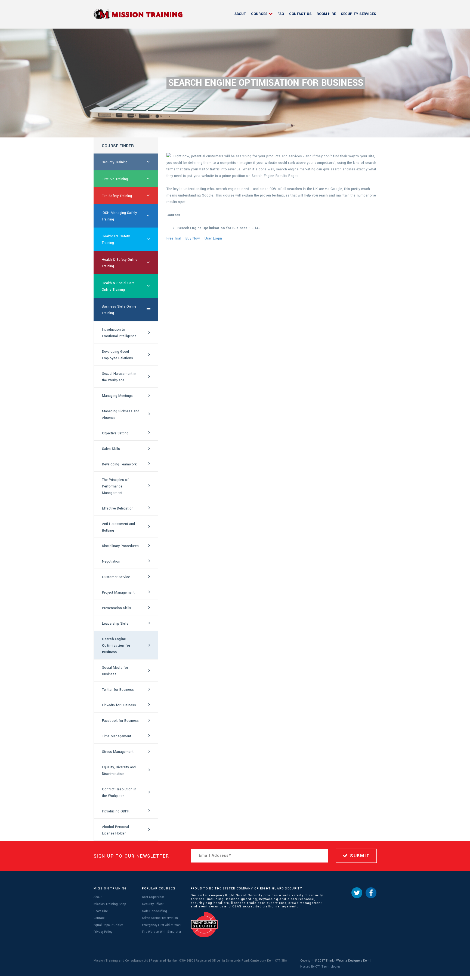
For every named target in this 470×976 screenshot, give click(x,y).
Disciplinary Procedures (120, 546)
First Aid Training (115, 179)
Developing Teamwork (119, 464)
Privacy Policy (103, 932)
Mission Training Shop (110, 904)
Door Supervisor (153, 897)
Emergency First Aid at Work (161, 925)
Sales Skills (111, 448)
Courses (259, 13)
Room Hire (326, 13)
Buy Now (192, 238)
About (240, 13)
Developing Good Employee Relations (117, 355)
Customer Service (116, 577)
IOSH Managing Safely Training (119, 216)
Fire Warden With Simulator (161, 932)
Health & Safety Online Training (119, 263)
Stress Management (118, 751)
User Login (213, 238)
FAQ (280, 13)
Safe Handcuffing (154, 911)
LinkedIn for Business (119, 705)
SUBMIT (359, 856)
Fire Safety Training (117, 196)
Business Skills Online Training (119, 309)
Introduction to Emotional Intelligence (119, 333)
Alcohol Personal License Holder (115, 830)
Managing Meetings (117, 395)
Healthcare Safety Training (116, 239)
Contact (99, 918)
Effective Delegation (118, 508)
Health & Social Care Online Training (118, 286)
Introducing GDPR (115, 811)
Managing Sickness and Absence (120, 414)
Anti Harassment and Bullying (118, 527)
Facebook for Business (120, 720)
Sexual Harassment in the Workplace (119, 377)
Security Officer (152, 904)
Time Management (116, 736)
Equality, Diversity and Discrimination (119, 770)
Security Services (358, 13)
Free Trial (173, 238)
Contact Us (300, 13)
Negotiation (111, 561)
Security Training (115, 162)
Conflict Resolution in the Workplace (119, 792)
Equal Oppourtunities (108, 925)
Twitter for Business (118, 689)
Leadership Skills (115, 623)
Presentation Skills (116, 608)
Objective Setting (115, 433)
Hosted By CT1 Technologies (320, 967)
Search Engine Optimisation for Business (116, 646)
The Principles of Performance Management (115, 486)
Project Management (118, 592)
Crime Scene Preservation (160, 918)
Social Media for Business (115, 671)
